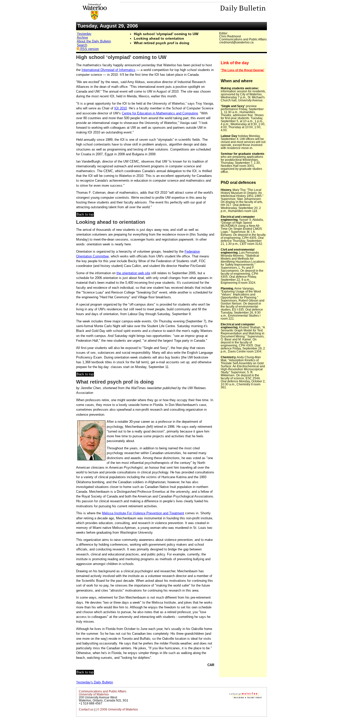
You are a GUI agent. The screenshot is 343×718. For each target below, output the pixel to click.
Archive (82, 37)
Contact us (86, 709)
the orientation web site (133, 273)
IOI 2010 (120, 108)
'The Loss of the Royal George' (242, 70)
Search (82, 45)
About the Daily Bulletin (94, 41)
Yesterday (84, 34)
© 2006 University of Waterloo (117, 709)
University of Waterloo (94, 694)
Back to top (85, 214)
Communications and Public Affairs (102, 691)
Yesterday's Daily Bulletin (94, 682)
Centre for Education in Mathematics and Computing (160, 113)
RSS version (89, 49)
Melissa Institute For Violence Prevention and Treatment (143, 513)
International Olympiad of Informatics (108, 70)
